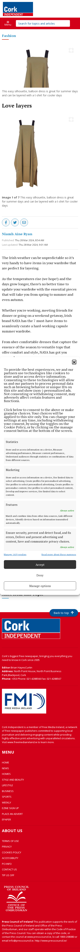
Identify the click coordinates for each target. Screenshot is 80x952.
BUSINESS (8, 791)
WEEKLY (6, 802)
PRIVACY (7, 846)
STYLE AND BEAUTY (13, 779)
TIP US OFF (8, 875)
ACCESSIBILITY (10, 858)
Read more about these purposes (59, 554)
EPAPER (6, 819)
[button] (74, 362)
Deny (40, 575)
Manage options (40, 586)
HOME (5, 762)
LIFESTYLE (7, 785)
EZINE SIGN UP (10, 808)
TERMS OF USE (10, 841)
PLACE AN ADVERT (12, 814)
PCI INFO (7, 864)
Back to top (61, 613)
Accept (40, 565)
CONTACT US (9, 869)
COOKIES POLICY (11, 852)
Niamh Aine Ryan (17, 234)
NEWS (5, 768)
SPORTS (6, 796)
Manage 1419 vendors (15, 554)
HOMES (6, 774)
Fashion (9, 35)
